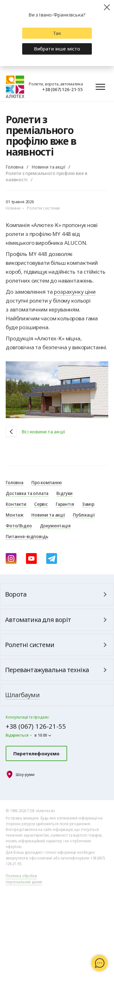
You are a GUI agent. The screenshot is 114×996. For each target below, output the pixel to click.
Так (57, 33)
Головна (14, 167)
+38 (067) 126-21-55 (62, 89)
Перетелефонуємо (36, 753)
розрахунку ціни (75, 291)
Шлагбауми (22, 695)
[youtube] (31, 558)
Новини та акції (48, 167)
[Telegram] (51, 558)
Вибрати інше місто (57, 48)
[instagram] (11, 558)
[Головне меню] (100, 87)
